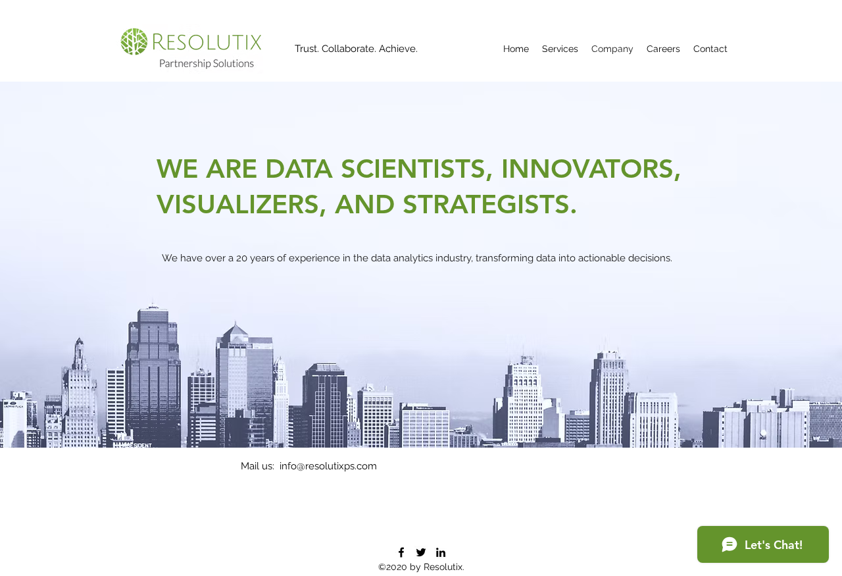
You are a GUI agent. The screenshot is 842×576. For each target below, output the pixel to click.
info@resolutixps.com (328, 466)
